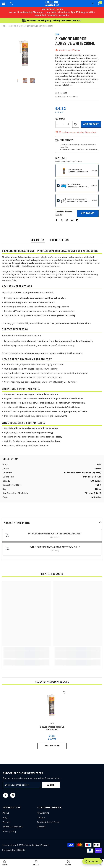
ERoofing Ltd (42, 845)
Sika (57, 34)
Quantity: (60, 118)
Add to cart (91, 124)
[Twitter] (62, 220)
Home (4, 26)
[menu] (3, 3)
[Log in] (92, 3)
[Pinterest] (67, 220)
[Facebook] (56, 220)
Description (38, 240)
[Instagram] (12, 795)
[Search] (11, 3)
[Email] (72, 220)
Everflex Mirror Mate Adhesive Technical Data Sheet (55, 533)
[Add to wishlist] (75, 124)
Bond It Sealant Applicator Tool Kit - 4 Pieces (77, 186)
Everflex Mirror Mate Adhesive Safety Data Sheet (55, 547)
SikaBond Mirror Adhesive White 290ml (78, 170)
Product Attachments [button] (17, 523)
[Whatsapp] (77, 220)
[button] (52, 523)
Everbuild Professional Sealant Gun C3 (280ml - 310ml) (78, 201)
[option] (25, 53)
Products (13, 26)
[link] (26, 654)
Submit (51, 785)
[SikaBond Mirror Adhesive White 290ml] (52, 705)
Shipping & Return (59, 240)
